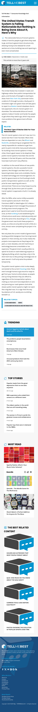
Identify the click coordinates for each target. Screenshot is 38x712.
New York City (15, 98)
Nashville (5, 143)
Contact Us (5, 680)
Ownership (5, 687)
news (20, 303)
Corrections (5, 682)
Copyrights (5, 684)
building (14, 214)
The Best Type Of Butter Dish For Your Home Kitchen (19, 130)
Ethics (3, 685)
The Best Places (6, 698)
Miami (27, 140)
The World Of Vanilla (7, 700)
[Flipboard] (11, 669)
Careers (4, 679)
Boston (14, 106)
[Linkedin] (8, 669)
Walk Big (12, 704)
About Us (4, 677)
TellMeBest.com (21, 704)
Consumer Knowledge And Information (18, 306)
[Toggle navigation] (35, 3)
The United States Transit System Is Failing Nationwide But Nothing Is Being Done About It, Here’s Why (18, 26)
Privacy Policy (5, 689)
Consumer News (10, 303)
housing (23, 269)
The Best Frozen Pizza (8, 696)
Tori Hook (7, 57)
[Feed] (16, 669)
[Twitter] (5, 669)
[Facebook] (3, 669)
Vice (27, 219)
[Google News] (14, 669)
